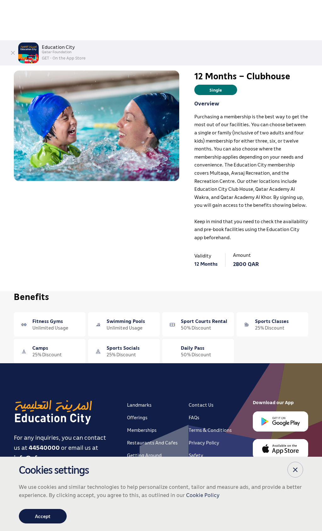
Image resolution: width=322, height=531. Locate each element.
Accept (43, 516)
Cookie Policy (202, 494)
